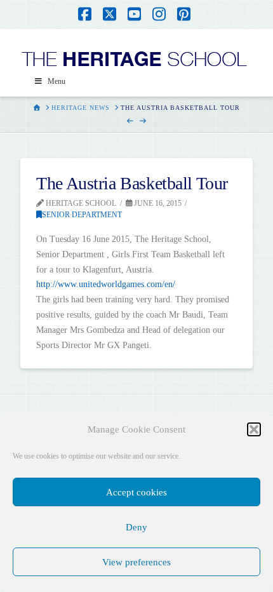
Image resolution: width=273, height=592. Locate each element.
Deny (136, 527)
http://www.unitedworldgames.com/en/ (105, 284)
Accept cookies (136, 492)
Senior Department (82, 214)
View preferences (136, 562)
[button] (254, 429)
